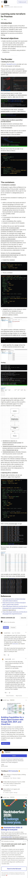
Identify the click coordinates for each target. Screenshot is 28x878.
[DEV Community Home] (5, 2)
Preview (13, 627)
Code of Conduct (10, 695)
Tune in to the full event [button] (14, 868)
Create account (22, 2)
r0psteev (6, 5)
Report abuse (19, 695)
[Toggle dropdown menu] (26, 632)
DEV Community (13, 771)
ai (2, 19)
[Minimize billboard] (26, 841)
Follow (14, 755)
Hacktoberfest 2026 (6, 837)
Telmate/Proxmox (11, 64)
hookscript (15, 643)
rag (5, 19)
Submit (6, 627)
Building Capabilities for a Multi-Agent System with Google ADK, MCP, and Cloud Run (12, 720)
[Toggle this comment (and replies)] (2, 635)
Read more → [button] (5, 743)
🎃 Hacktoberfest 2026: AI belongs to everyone (11, 829)
